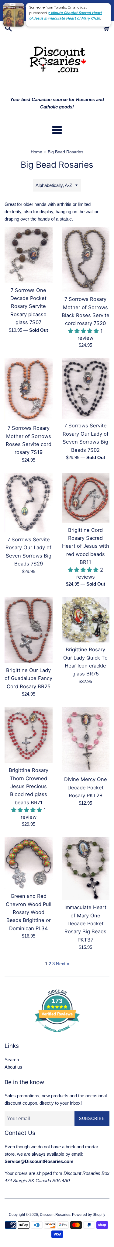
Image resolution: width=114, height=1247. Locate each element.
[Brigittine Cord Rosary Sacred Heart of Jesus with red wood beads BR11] (86, 498)
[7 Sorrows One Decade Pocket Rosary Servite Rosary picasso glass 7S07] (29, 255)
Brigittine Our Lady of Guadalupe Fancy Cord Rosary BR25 (28, 678)
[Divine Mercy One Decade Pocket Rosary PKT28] (86, 739)
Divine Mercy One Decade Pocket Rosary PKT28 (85, 787)
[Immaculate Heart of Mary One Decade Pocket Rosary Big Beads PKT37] (86, 868)
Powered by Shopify (88, 1214)
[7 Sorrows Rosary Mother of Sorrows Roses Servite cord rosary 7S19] (29, 389)
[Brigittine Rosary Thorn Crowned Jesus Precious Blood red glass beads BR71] (29, 735)
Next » (62, 963)
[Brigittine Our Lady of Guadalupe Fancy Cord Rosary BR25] (29, 630)
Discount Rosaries (55, 1214)
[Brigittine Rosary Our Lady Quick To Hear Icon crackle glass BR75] (86, 620)
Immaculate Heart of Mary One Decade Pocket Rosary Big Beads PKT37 (85, 923)
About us (13, 1067)
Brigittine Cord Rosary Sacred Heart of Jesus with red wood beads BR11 (85, 546)
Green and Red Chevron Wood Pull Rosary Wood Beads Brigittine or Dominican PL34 (28, 912)
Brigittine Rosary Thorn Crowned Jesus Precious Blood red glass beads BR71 (28, 786)
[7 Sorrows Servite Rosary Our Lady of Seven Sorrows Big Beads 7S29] (29, 502)
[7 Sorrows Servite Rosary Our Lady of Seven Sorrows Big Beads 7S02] (86, 388)
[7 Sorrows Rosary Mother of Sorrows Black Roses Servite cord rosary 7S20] (86, 259)
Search (12, 1059)
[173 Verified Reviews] (57, 1035)
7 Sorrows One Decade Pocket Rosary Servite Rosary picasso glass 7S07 (28, 306)
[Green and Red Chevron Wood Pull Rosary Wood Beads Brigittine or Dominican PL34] (29, 863)
